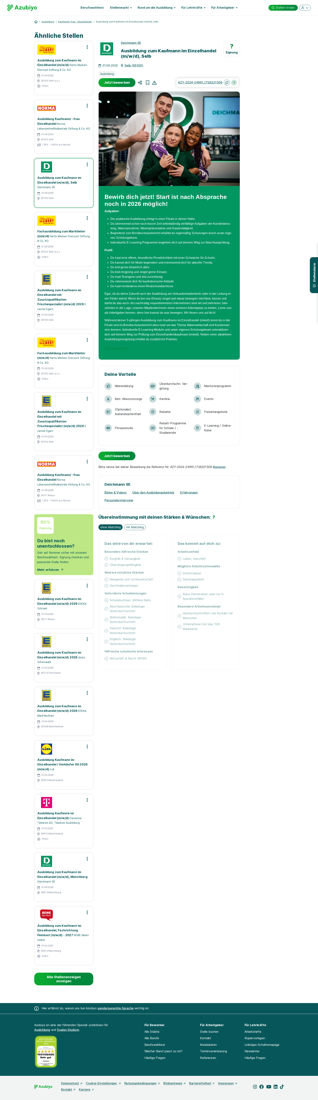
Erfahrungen (189, 492)
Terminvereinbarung (213, 1051)
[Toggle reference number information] (234, 83)
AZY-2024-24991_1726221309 (200, 82)
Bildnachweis (172, 1083)
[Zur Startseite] (22, 7)
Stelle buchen (209, 1031)
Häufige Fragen (154, 1058)
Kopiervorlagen (255, 1038)
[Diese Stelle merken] (147, 82)
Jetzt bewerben (117, 82)
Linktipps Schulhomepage (262, 1045)
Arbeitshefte (253, 1031)
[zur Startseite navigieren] (36, 21)
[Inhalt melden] (154, 82)
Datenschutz (70, 1083)
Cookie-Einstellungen (101, 1083)
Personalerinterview (119, 500)
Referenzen (208, 1058)
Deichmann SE (131, 43)
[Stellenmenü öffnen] (87, 47)
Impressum (226, 1083)
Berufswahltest (92, 7)
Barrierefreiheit (200, 1083)
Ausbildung (48, 21)
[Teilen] (140, 82)
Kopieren (219, 467)
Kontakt (205, 1038)
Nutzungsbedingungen (140, 1083)
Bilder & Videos (115, 492)
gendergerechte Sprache (116, 1008)
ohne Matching (110, 527)
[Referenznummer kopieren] (227, 83)
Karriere (84, 1089)
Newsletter (252, 1051)
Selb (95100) (134, 65)
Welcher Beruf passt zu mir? (163, 1051)
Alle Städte (152, 1031)
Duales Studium (68, 1030)
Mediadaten (208, 1045)
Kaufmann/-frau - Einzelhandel (75, 21)
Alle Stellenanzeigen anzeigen (64, 979)
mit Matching (135, 527)
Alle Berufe (151, 1038)
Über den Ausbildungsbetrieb (153, 492)
